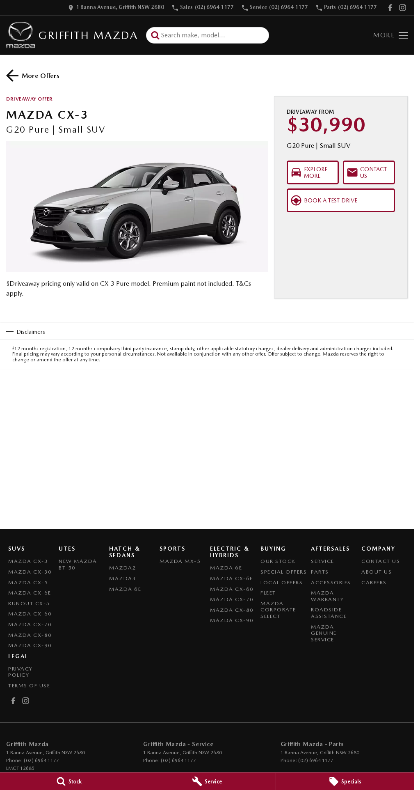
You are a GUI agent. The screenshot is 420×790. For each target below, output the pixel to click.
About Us (376, 572)
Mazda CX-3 (28, 561)
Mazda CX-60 (30, 614)
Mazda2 (122, 568)
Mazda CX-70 (30, 624)
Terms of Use (29, 685)
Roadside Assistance (329, 612)
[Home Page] (20, 35)
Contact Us (380, 561)
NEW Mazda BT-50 (78, 564)
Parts (320, 572)
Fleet (268, 593)
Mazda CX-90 (30, 645)
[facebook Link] (390, 7)
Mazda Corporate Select (278, 609)
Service (322, 561)
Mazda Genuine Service (324, 633)
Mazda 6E (125, 589)
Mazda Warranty (327, 596)
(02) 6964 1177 (41, 760)
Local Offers (281, 582)
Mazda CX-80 (30, 635)
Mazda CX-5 (28, 582)
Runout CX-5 (29, 603)
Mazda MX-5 (180, 561)
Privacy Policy (20, 672)
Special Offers (283, 572)
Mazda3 (122, 578)
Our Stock (278, 561)
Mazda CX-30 (30, 572)
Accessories (331, 582)
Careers (374, 582)
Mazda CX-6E (29, 593)
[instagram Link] (402, 7)
